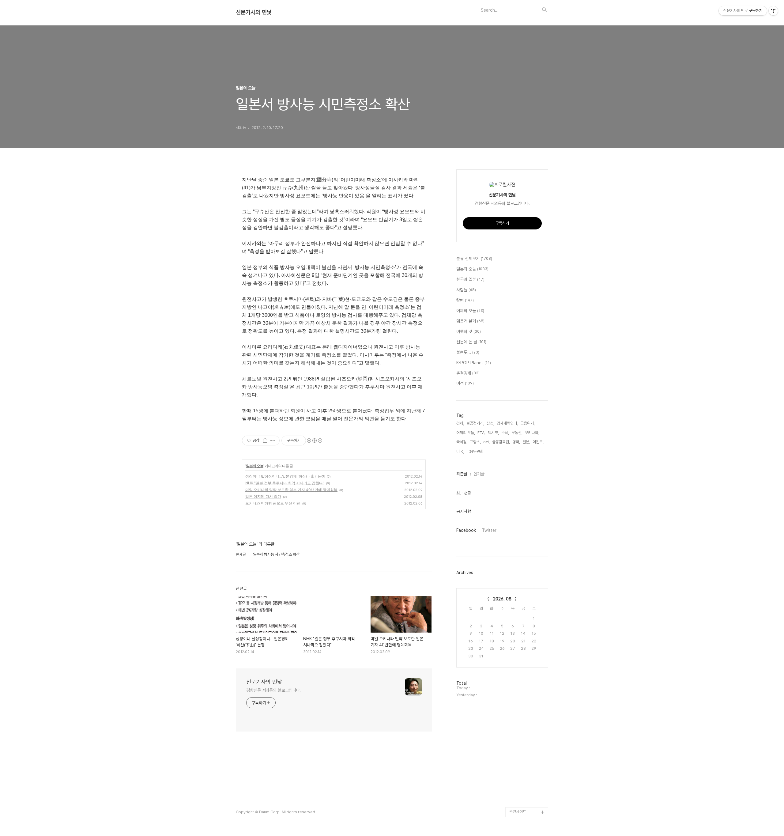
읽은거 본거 (470, 321)
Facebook (466, 530)
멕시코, (493, 432)
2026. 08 (502, 599)
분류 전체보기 (474, 258)
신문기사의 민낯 (254, 12)
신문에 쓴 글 (471, 341)
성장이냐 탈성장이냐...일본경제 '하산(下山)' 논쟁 (285, 476)
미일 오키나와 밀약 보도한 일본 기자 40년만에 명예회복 (291, 489)
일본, (526, 442)
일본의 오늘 (254, 465)
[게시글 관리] (273, 440)
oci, (486, 442)
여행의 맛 (468, 331)
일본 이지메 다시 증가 (263, 496)
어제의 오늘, (465, 432)
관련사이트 (517, 811)
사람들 (466, 289)
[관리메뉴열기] (773, 10)
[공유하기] (265, 440)
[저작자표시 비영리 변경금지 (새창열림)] (314, 440)
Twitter (489, 530)
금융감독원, (501, 442)
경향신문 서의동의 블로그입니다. (273, 690)
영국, (516, 442)
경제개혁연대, (507, 423)
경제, (460, 423)
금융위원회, (475, 451)
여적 (465, 383)
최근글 (461, 473)
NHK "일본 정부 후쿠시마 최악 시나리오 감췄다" (284, 483)
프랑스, (475, 442)
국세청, (461, 442)
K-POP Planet (473, 362)
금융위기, (527, 423)
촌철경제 (468, 373)
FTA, (481, 432)
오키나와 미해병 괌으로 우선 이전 (272, 503)
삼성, (490, 423)
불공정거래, (475, 423)
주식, (505, 432)
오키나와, (532, 432)
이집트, (538, 442)
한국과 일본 (470, 279)
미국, (460, 451)
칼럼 (465, 300)
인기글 (478, 473)
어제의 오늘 (470, 310)
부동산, (516, 432)
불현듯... (467, 352)
